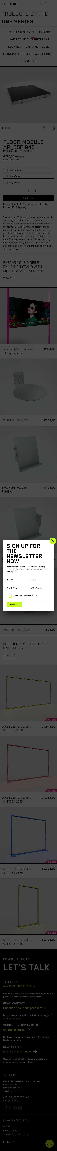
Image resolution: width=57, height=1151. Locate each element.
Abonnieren (14, 604)
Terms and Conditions (27, 596)
